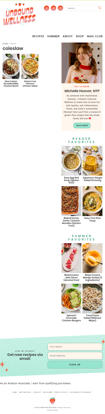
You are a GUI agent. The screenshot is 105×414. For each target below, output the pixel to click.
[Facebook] (46, 8)
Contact (37, 392)
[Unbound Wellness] (20, 14)
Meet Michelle (25, 392)
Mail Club (95, 36)
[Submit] (99, 7)
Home (5, 43)
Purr (56, 410)
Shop (80, 36)
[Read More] (81, 63)
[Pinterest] (60, 8)
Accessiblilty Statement (80, 392)
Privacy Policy (61, 392)
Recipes (38, 36)
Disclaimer (47, 392)
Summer (53, 36)
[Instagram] (53, 8)
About (68, 36)
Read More (82, 125)
